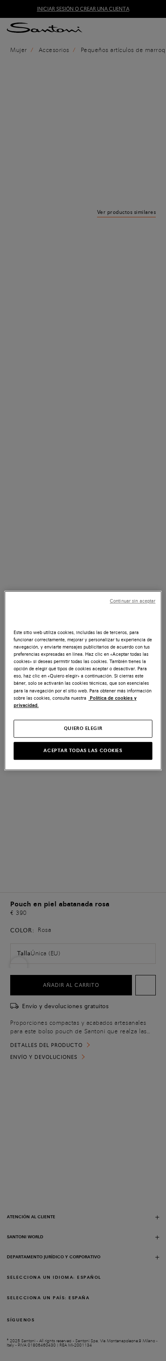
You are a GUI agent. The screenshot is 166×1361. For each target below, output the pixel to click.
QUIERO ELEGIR (83, 728)
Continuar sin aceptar (132, 601)
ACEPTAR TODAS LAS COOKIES (82, 750)
